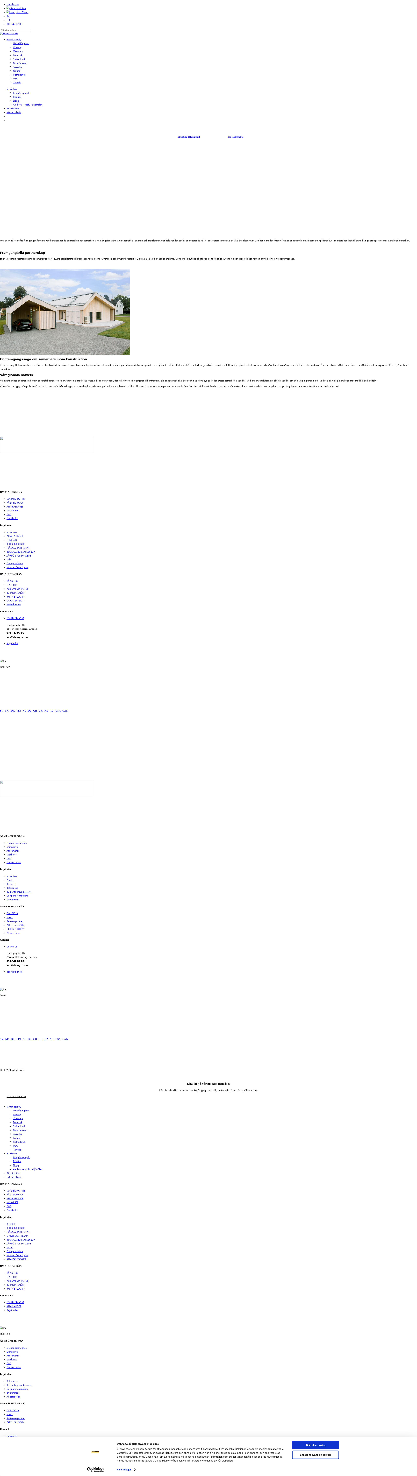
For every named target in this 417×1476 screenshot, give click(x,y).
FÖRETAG (12, 540)
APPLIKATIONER (15, 506)
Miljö (9, 559)
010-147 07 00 (15, 632)
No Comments (235, 136)
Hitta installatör (14, 1177)
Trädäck (17, 1161)
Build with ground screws (19, 891)
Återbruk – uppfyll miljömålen (27, 1169)
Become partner (15, 921)
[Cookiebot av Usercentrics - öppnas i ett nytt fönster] (95, 1469)
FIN (19, 710)
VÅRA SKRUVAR (15, 502)
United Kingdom (21, 1110)
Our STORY (12, 913)
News (10, 917)
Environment (13, 899)
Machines (12, 854)
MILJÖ (10, 1247)
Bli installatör (13, 1173)
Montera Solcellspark (17, 567)
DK (13, 710)
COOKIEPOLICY (15, 600)
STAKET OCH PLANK (17, 1235)
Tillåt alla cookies (315, 1445)
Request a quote (14, 971)
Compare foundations (17, 895)
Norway (17, 1114)
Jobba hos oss (14, 604)
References (12, 887)
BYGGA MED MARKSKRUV (21, 551)
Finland (16, 1137)
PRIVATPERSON (15, 536)
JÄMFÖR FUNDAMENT (19, 555)
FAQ (9, 514)
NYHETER (12, 584)
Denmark (17, 1122)
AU (52, 710)
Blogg (16, 1165)
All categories (13, 1396)
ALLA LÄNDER (14, 1306)
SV (1, 710)
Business (11, 883)
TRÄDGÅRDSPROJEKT (18, 547)
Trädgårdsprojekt (21, 1157)
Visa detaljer (124, 1469)
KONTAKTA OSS (15, 618)
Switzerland (19, 1126)
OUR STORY (13, 1410)
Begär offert (12, 643)
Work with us (13, 932)
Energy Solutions (15, 563)
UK (41, 710)
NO (7, 710)
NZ (46, 710)
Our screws (12, 846)
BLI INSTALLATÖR (15, 592)
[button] (16, 1096)
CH (35, 710)
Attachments (13, 850)
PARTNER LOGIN (15, 596)
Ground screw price (17, 842)
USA (58, 710)
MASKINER (12, 510)
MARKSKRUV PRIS (16, 498)
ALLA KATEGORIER (16, 1259)
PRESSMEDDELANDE (18, 588)
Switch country (14, 1106)
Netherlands (19, 1141)
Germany (18, 1118)
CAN (65, 710)
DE (29, 710)
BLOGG (11, 1224)
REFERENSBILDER (16, 543)
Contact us (12, 946)
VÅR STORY (12, 581)
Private (10, 880)
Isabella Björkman (189, 136)
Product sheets (14, 862)
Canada (17, 1149)
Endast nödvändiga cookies (315, 1454)
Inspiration (12, 532)
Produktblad (12, 518)
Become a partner (16, 1418)
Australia (17, 1134)
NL (24, 710)
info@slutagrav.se (17, 636)
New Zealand (20, 1130)
